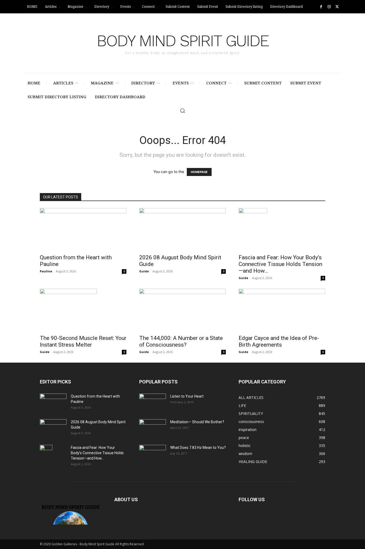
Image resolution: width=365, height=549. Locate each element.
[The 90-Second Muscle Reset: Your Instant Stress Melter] (83, 310)
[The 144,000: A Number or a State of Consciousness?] (182, 310)
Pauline (46, 271)
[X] (337, 6)
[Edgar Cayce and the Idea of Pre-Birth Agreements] (282, 310)
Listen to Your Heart (187, 396)
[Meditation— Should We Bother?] (152, 428)
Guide (144, 271)
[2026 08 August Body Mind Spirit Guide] (182, 229)
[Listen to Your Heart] (152, 403)
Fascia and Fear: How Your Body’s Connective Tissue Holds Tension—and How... (280, 264)
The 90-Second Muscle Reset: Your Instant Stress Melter (83, 341)
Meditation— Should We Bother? (197, 422)
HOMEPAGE (199, 172)
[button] (182, 110)
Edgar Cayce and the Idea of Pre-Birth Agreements (279, 341)
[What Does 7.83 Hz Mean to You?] (152, 454)
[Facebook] (321, 6)
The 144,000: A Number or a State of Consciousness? (181, 341)
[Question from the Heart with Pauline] (83, 229)
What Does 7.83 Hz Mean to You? (198, 447)
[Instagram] (329, 6)
